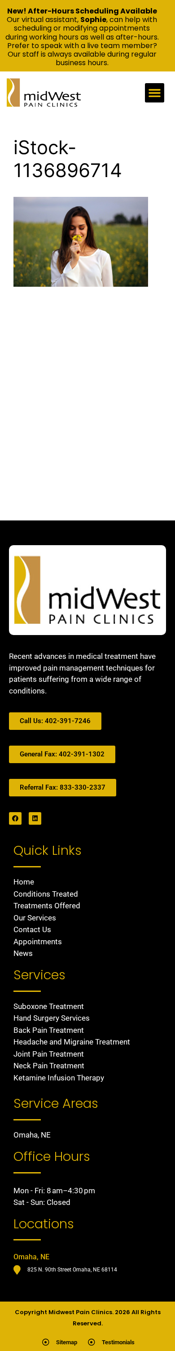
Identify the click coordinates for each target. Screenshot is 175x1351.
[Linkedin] (35, 818)
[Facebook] (15, 818)
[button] (155, 93)
